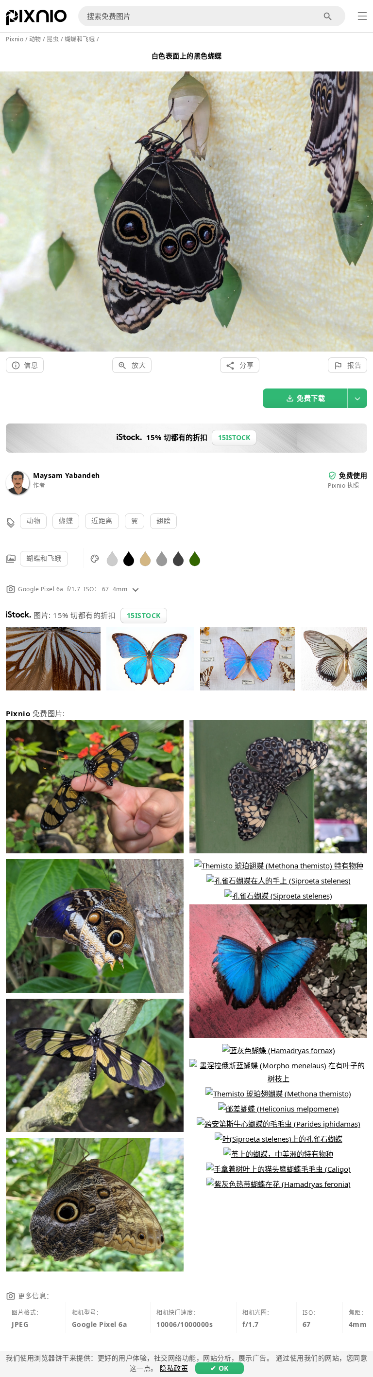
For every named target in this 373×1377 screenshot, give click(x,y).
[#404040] (178, 558)
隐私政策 (174, 1368)
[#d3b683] (145, 558)
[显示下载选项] (357, 398)
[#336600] (194, 558)
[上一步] (11, 200)
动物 (33, 520)
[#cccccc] (112, 558)
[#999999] (161, 558)
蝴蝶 (66, 520)
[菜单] (362, 16)
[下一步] (362, 200)
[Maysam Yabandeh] (17, 491)
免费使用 (353, 475)
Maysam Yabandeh (66, 475)
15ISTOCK (144, 615)
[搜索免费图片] (328, 16)
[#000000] (128, 558)
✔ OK (219, 1368)
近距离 (102, 520)
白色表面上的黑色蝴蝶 (187, 55)
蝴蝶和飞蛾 (44, 558)
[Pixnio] (36, 19)
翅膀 (163, 520)
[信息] (135, 589)
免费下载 (311, 398)
